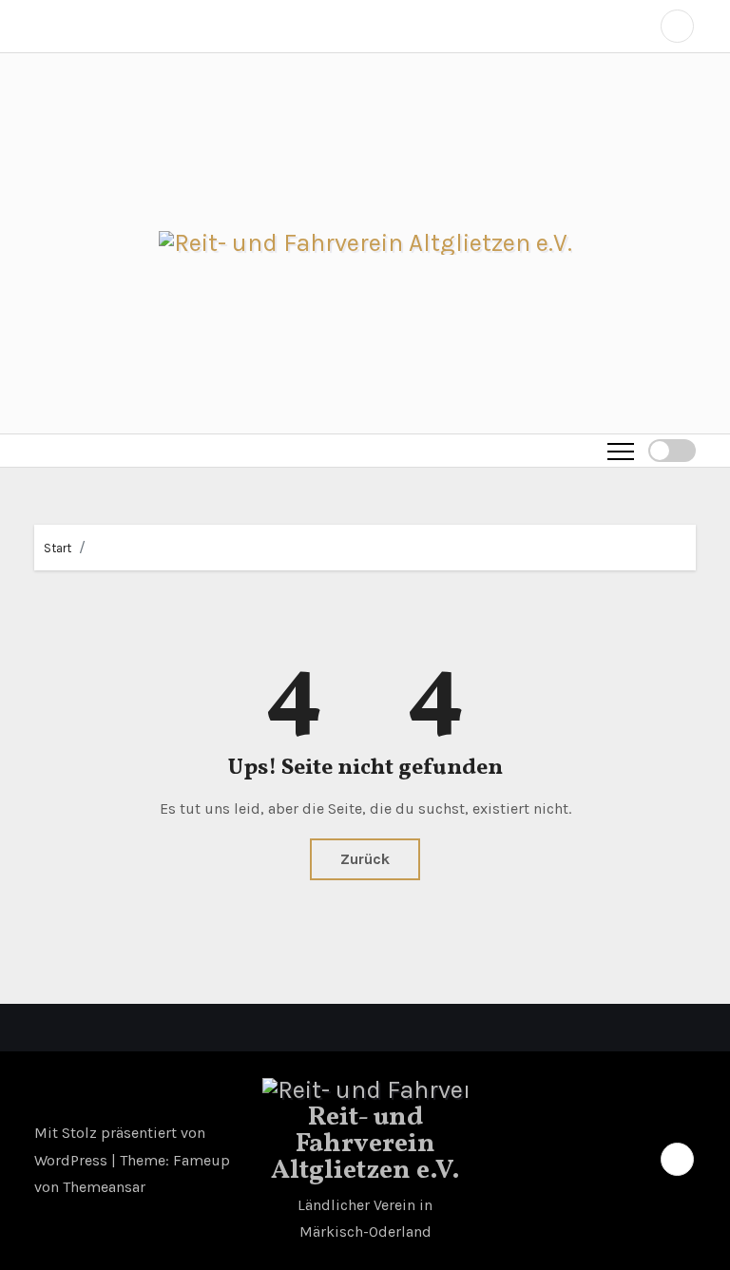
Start (57, 548)
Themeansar (104, 1187)
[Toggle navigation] (621, 450)
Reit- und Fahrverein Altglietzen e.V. (365, 1144)
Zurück (365, 859)
